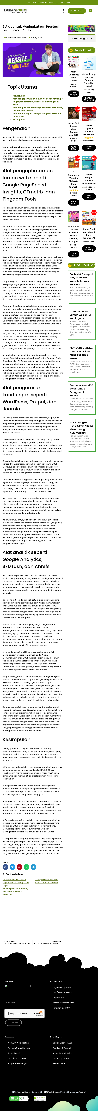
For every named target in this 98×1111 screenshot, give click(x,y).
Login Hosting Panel (62, 987)
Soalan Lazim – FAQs (62, 1042)
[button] (5, 867)
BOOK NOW (73, 148)
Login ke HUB (59, 997)
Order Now (89, 147)
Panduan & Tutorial (62, 1048)
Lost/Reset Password (63, 992)
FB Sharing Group (61, 1058)
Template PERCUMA (17, 1058)
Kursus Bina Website (62, 1053)
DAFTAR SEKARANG (89, 99)
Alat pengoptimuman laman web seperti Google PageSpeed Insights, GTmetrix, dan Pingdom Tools (38, 101)
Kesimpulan (19, 119)
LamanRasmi (24, 1092)
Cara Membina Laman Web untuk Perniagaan (80, 315)
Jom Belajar (73, 93)
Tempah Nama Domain (19, 1048)
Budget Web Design (17, 1063)
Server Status (59, 1063)
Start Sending (89, 248)
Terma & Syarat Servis (63, 1002)
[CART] (90, 10)
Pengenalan (19, 95)
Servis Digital (14, 1053)
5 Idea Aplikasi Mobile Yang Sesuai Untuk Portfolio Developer (15, 891)
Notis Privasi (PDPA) (62, 1007)
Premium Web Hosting (18, 1042)
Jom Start (73, 254)
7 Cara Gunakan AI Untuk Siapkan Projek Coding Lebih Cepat (16, 882)
